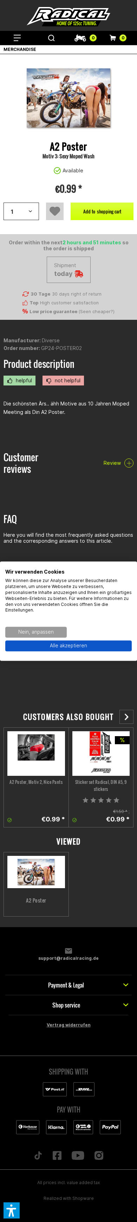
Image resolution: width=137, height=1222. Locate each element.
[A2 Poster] (36, 753)
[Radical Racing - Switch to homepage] (68, 16)
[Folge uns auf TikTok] (38, 1156)
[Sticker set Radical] (101, 753)
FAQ (10, 519)
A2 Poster (36, 900)
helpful (23, 380)
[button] (12, 1210)
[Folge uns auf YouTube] (78, 1156)
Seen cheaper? (96, 311)
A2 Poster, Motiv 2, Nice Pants (36, 782)
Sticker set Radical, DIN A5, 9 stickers (101, 785)
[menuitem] (17, 37)
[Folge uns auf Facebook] (57, 1156)
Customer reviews (21, 463)
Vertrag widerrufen (69, 1025)
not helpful (66, 380)
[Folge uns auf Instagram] (99, 1156)
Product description (39, 364)
